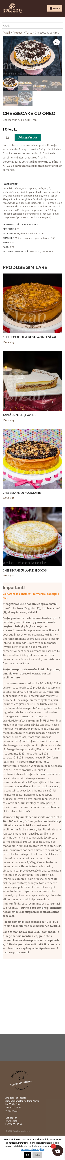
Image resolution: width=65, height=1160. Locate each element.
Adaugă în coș (28, 137)
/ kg (30, 339)
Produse (17, 32)
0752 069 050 (11, 1120)
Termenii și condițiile (32, 1149)
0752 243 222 (11, 1110)
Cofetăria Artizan (21, 1083)
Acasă (6, 32)
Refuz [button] (37, 1155)
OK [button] (27, 1155)
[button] (56, 42)
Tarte (28, 32)
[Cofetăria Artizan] (12, 8)
